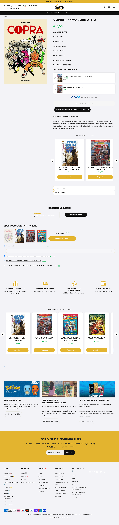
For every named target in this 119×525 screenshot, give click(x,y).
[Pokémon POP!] (22, 389)
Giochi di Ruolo (59, 476)
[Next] (116, 161)
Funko (73, 484)
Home (5, 16)
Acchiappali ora (13, 414)
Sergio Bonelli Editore (44, 488)
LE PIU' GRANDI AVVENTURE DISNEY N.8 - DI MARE (30, 265)
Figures (74, 475)
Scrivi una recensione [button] (76, 215)
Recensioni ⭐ (8, 487)
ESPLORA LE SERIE (50, 421)
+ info (64, 79)
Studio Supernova (60, 490)
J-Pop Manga (41, 479)
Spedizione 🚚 (8, 473)
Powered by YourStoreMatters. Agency (59, 517)
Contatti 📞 (7, 479)
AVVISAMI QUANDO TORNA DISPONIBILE (72, 109)
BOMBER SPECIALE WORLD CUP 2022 (100, 168)
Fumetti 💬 (8, 6)
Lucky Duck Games (60, 493)
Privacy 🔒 (7, 493)
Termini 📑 (7, 490)
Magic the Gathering (60, 487)
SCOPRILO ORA (87, 421)
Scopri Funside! (8, 501)
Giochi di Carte (59, 479)
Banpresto (75, 481)
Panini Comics (42, 485)
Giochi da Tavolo (59, 473)
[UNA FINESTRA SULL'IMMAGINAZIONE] (59, 389)
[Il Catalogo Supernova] (97, 389)
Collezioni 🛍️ (20, 6)
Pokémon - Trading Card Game (61, 483)
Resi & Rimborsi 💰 (9, 476)
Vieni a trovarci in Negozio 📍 (11, 483)
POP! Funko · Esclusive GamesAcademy (78, 493)
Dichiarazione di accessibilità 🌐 (8, 497)
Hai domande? (61, 192)
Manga (40, 476)
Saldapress (41, 491)
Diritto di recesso (8, 505)
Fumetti (40, 473)
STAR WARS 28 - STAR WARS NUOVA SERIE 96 (70, 168)
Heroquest (58, 496)
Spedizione (60, 188)
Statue (73, 478)
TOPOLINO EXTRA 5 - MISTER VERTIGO (97, 338)
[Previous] (52, 161)
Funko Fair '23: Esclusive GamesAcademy (79, 488)
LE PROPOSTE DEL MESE (12, 9)
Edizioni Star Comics (43, 482)
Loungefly (74, 497)
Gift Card (33, 6)
